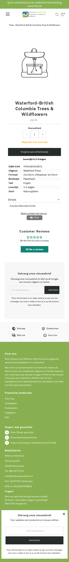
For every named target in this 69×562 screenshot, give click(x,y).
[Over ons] (45, 336)
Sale (7, 417)
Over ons (52, 335)
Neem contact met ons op (34, 213)
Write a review (34, 249)
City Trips (9, 398)
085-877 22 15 (16, 471)
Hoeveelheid (34, 128)
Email (36, 217)
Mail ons (21, 335)
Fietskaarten (11, 408)
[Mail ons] (13, 336)
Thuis (11, 25)
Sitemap (21, 328)
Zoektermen (52, 328)
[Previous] (8, 4)
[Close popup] (64, 514)
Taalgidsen (10, 412)
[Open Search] (57, 14)
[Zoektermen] (43, 329)
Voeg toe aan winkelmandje (34, 151)
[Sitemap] (13, 329)
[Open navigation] (8, 14)
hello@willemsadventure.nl (19, 476)
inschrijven (53, 290)
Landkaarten (11, 403)
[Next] (60, 4)
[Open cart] (62, 14)
